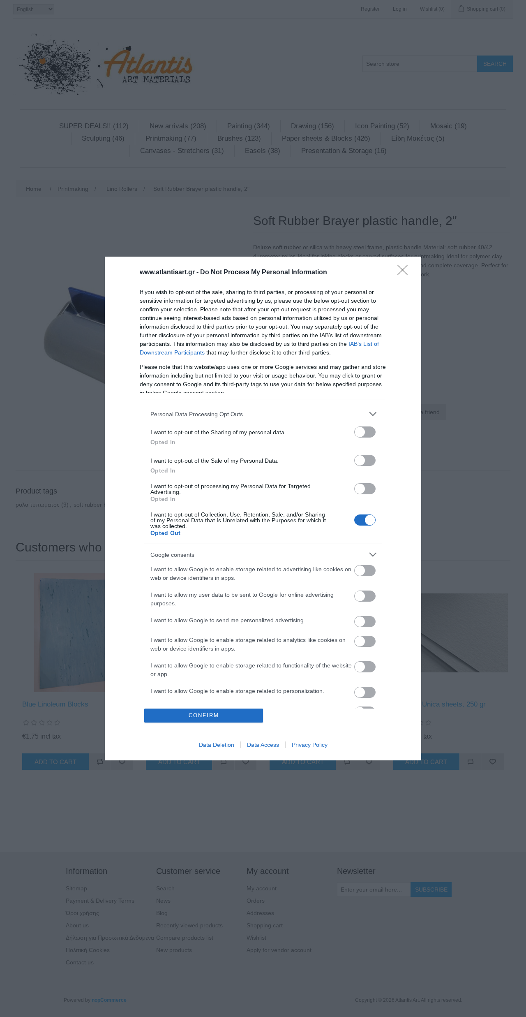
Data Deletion (216, 744)
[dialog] (263, 508)
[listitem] (263, 414)
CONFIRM (204, 715)
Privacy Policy (310, 744)
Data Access (263, 744)
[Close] (405, 272)
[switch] (365, 432)
